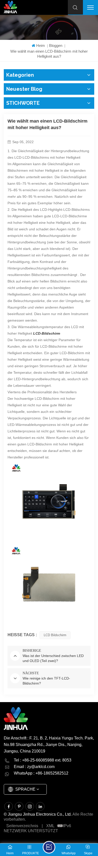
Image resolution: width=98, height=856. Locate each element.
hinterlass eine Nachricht (49, 847)
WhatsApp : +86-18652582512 (41, 773)
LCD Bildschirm (55, 635)
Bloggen (55, 45)
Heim (40, 45)
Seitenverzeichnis (22, 826)
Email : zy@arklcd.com (34, 767)
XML (50, 826)
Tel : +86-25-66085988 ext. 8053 (42, 760)
